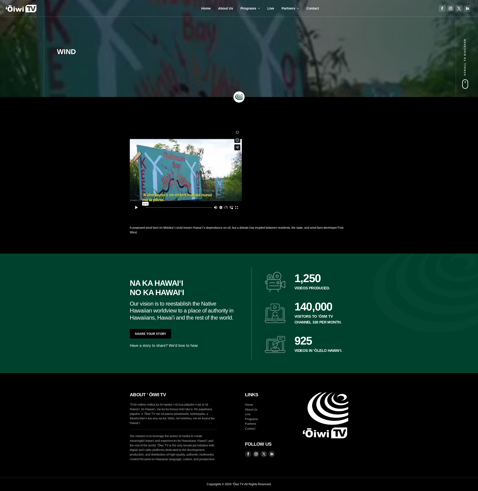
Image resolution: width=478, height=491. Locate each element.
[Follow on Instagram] (450, 8)
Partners (288, 8)
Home (206, 8)
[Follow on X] (459, 8)
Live (270, 8)
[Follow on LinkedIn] (467, 8)
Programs (248, 8)
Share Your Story (150, 333)
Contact (312, 8)
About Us (225, 8)
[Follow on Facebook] (442, 8)
